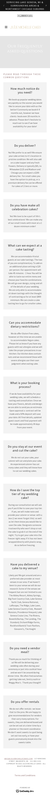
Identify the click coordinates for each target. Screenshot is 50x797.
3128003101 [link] (25, 16)
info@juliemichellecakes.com (18, 759)
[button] (6, 27)
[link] (25, 27)
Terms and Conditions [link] (25, 775)
